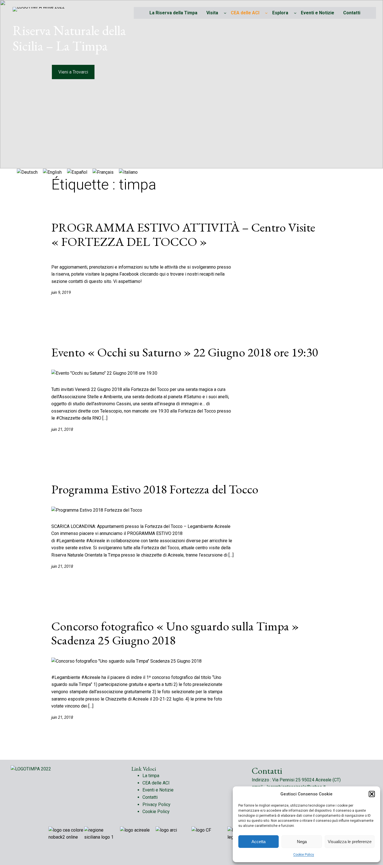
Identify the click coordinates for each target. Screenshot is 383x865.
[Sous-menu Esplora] (295, 13)
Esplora (280, 12)
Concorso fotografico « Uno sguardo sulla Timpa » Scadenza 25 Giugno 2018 (175, 633)
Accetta (259, 841)
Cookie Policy (303, 855)
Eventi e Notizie (158, 790)
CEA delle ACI (245, 12)
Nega (302, 841)
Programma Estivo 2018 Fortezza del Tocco (154, 489)
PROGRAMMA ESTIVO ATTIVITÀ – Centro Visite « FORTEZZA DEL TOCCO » (183, 234)
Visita (212, 12)
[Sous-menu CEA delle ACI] (266, 13)
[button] (372, 794)
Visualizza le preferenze (350, 841)
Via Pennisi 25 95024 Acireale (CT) (306, 779)
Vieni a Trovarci (73, 72)
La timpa (150, 775)
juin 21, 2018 (62, 429)
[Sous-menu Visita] (225, 13)
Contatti (150, 797)
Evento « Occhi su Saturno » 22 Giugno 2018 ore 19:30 (184, 352)
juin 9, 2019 (61, 292)
